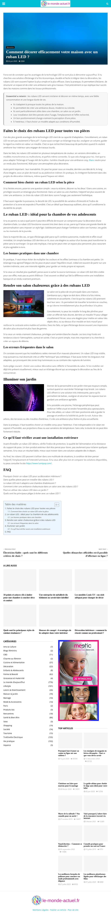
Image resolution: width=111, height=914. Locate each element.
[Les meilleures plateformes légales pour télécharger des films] (96, 864)
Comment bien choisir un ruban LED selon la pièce (29, 511)
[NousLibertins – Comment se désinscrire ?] (70, 833)
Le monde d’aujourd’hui (14, 682)
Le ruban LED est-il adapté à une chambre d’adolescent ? (29, 483)
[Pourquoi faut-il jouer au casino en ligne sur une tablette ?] (70, 740)
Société (6, 729)
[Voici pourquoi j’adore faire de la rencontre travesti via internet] (96, 803)
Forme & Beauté (10, 674)
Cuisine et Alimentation (14, 662)
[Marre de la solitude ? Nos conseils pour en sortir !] (70, 803)
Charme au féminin (12, 658)
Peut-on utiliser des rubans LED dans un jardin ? (25, 490)
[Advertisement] (28, 771)
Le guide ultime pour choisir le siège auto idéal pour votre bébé (95, 786)
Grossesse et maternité (13, 678)
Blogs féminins (10, 650)
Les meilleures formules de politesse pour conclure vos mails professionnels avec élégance (69, 877)
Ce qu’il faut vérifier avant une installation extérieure (30, 529)
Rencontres (8, 713)
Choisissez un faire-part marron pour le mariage (68, 785)
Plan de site (73, 910)
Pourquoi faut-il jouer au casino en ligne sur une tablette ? (68, 753)
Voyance (7, 745)
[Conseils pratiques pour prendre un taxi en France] (96, 833)
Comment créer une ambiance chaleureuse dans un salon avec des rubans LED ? (40, 486)
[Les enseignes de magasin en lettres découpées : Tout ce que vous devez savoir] (96, 740)
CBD (5, 654)
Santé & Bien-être (11, 717)
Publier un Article (58, 910)
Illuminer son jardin (16, 526)
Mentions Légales (40, 910)
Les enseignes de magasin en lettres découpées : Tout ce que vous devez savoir (95, 753)
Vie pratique (8, 741)
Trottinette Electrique (13, 737)
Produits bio (8, 709)
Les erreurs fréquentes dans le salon (24, 523)
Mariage (7, 698)
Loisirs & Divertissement (14, 690)
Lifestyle (7, 686)
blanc (91, 160)
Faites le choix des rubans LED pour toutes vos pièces (31, 508)
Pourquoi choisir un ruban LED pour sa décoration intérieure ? (32, 476)
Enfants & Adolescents (13, 670)
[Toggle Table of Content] (55, 504)
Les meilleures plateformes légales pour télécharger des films (95, 876)
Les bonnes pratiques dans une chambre (26, 517)
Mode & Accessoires (12, 702)
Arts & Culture (9, 646)
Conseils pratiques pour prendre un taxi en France (94, 845)
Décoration (10, 47)
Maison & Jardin (10, 694)
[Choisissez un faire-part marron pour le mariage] (70, 773)
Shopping (7, 725)
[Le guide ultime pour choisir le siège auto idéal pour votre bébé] (96, 773)
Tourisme (7, 733)
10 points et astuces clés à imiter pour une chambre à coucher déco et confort (19, 598)
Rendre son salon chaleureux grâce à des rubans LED (31, 520)
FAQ (9, 532)
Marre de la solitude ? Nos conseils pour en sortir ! (69, 815)
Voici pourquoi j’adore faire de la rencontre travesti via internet (95, 816)
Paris (5, 705)
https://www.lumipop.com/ (39, 463)
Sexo (5, 721)
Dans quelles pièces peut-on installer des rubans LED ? (28, 479)
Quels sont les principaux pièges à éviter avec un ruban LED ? (31, 493)
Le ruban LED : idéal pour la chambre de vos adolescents (32, 514)
